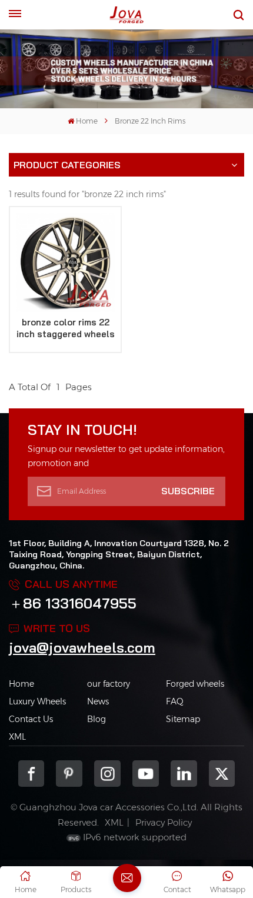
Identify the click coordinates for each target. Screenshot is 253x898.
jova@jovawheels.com (82, 647)
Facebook (31, 773)
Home (87, 121)
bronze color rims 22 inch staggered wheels (65, 328)
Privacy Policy (163, 822)
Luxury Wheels (37, 701)
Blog (96, 719)
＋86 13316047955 (73, 603)
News (98, 701)
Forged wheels (195, 684)
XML (17, 736)
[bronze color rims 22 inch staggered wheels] (65, 262)
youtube (145, 773)
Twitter (222, 773)
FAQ (175, 701)
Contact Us (31, 719)
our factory (108, 684)
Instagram (107, 773)
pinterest (69, 773)
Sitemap (183, 719)
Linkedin (184, 773)
